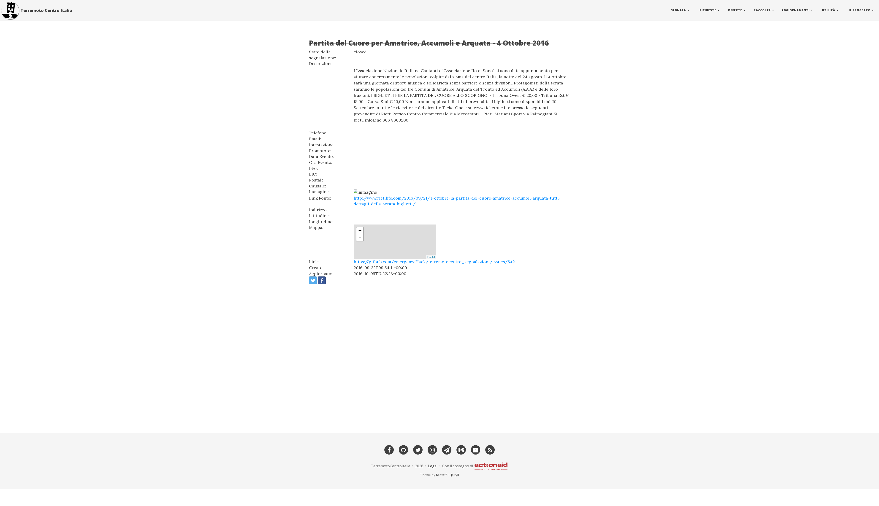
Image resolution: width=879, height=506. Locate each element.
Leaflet (431, 257)
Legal (432, 465)
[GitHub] (403, 449)
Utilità (828, 10)
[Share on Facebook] (322, 280)
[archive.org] (475, 449)
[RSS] (490, 449)
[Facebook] (389, 449)
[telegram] (446, 449)
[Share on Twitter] (313, 280)
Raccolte (762, 10)
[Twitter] (417, 449)
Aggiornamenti (795, 10)
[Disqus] (439, 356)
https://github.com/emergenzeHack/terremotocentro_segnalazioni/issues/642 (434, 261)
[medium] (461, 449)
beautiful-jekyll (447, 475)
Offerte (735, 10)
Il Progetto (860, 10)
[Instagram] (432, 449)
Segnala (678, 10)
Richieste (708, 10)
